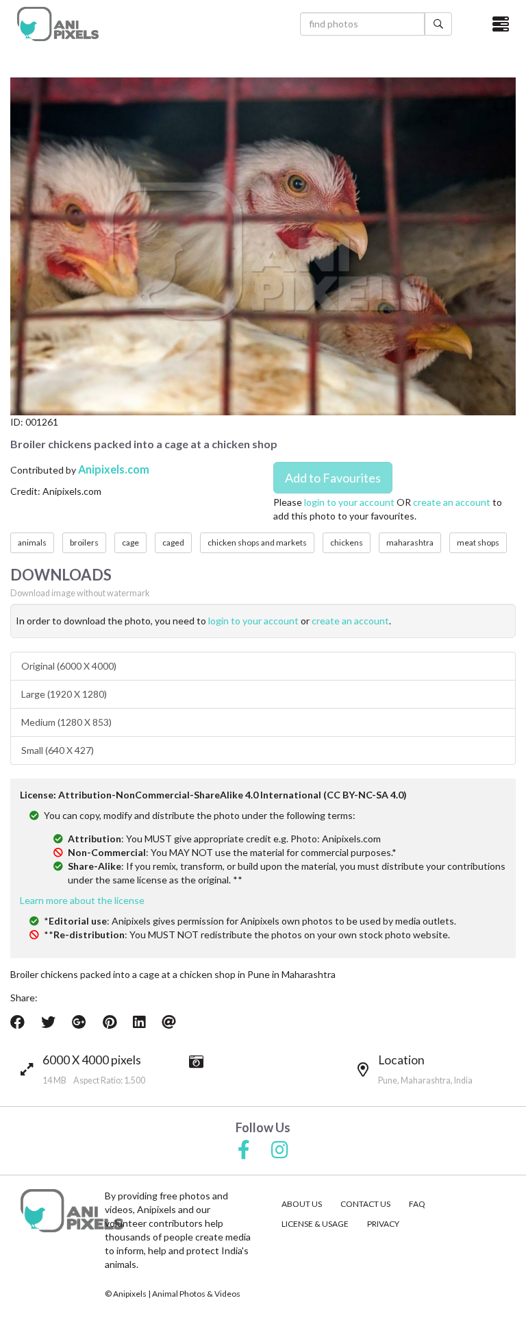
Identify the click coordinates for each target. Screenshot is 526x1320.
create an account (451, 502)
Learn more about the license (82, 900)
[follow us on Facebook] (244, 1150)
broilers (84, 542)
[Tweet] (48, 1022)
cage (130, 542)
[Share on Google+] (79, 1022)
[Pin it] (109, 1022)
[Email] (169, 1022)
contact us (365, 1204)
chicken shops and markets (257, 542)
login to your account (349, 502)
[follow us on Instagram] (279, 1150)
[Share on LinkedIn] (139, 1022)
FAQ (417, 1204)
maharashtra (410, 542)
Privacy (383, 1224)
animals (32, 542)
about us (301, 1204)
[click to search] (438, 24)
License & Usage (315, 1224)
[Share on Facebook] (17, 1022)
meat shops (478, 542)
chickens (346, 542)
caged (173, 542)
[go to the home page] (58, 24)
